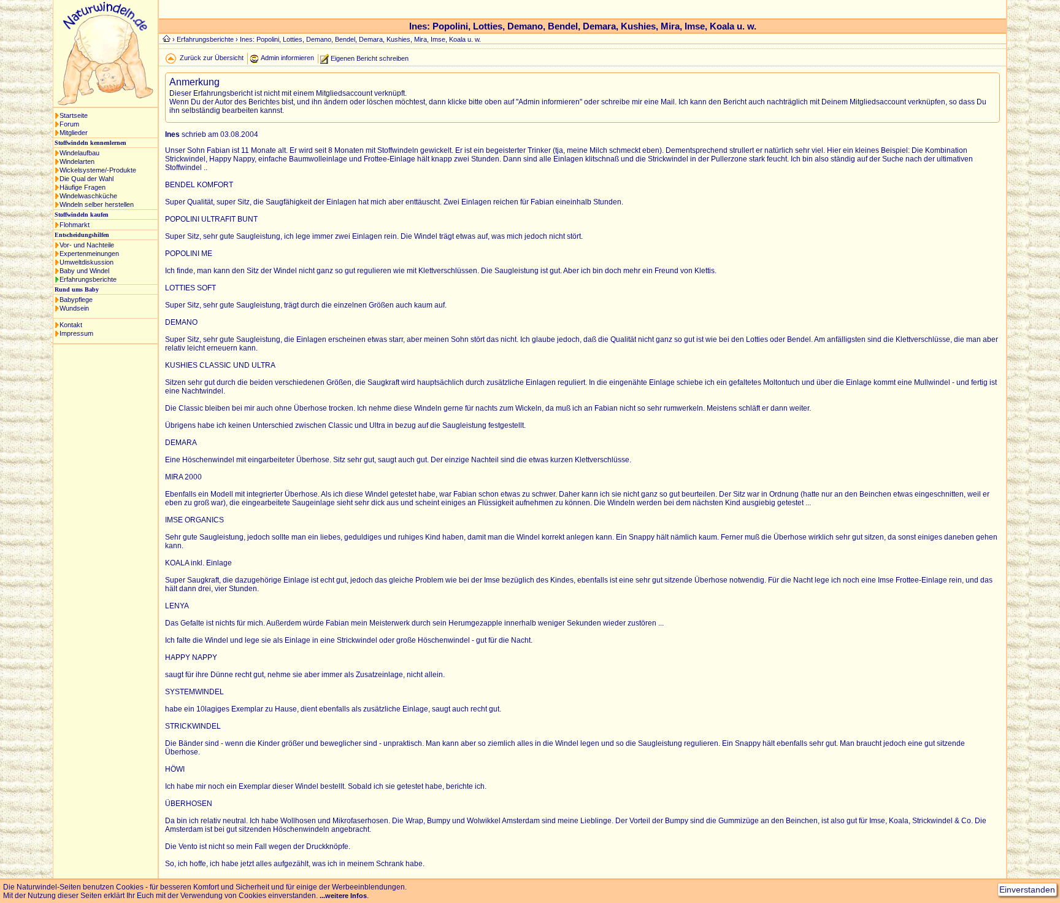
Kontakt (71, 324)
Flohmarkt (75, 224)
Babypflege (76, 299)
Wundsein (74, 308)
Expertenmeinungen (89, 253)
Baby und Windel (84, 270)
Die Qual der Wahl (86, 178)
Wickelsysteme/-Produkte (98, 170)
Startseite (74, 115)
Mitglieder (74, 132)
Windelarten (77, 161)
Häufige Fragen (83, 187)
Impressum (76, 333)
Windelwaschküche (88, 196)
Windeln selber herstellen (97, 204)
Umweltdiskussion (86, 262)
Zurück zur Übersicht (212, 57)
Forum (69, 124)
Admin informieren (287, 57)
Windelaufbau (79, 153)
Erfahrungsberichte (88, 279)
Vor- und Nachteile (87, 245)
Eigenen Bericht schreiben (370, 57)
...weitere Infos (343, 895)
